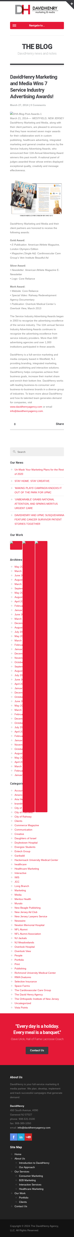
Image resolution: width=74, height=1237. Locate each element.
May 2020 (20, 566)
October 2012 (22, 696)
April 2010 (20, 762)
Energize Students (25, 847)
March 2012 (21, 709)
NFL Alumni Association (28, 933)
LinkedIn (21, 1137)
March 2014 (21, 640)
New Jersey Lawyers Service (31, 916)
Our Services (22, 1171)
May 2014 (20, 636)
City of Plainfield (24, 812)
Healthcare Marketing (27, 868)
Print (17, 964)
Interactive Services (30, 1184)
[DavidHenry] (37, 12)
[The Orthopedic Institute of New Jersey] (29, 810)
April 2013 (20, 683)
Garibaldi (20, 855)
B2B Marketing (27, 1180)
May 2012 (20, 705)
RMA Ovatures (23, 977)
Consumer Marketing (31, 1175)
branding (20, 803)
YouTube (28, 1137)
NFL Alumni (21, 929)
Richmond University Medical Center (35, 972)
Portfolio (19, 959)
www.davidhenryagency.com (26, 406)
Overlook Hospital (25, 946)
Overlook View (23, 951)
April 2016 (20, 601)
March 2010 (21, 766)
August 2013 (22, 670)
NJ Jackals (21, 938)
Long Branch (22, 886)
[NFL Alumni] (41, 810)
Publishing (20, 968)
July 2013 (20, 675)
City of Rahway (23, 816)
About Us (20, 1158)
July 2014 (20, 631)
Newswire (20, 920)
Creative (19, 834)
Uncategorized (23, 1003)
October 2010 (22, 749)
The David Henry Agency (29, 994)
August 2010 (22, 753)
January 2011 (22, 740)
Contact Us (37, 1050)
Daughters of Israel (25, 838)
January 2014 (22, 649)
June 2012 (21, 701)
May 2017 (20, 592)
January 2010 (22, 775)
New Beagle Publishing (28, 907)
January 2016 (22, 610)
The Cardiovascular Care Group (33, 990)
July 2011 (20, 727)
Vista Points (21, 1007)
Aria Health (21, 799)
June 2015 (21, 614)
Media (18, 894)
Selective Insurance (26, 981)
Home (18, 1154)
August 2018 (22, 579)
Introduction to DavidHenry (34, 1162)
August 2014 (22, 627)
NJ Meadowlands (24, 942)
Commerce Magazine (27, 825)
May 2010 (20, 757)
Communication (23, 829)
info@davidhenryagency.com (26, 411)
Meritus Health (23, 899)
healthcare (21, 864)
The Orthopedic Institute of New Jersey (37, 998)
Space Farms (22, 985)
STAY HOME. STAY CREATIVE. (32, 481)
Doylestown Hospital (26, 842)
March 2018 (21, 584)
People (18, 955)
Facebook (13, 1137)
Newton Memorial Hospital (29, 925)
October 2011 (22, 722)
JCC (17, 881)
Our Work (20, 1193)
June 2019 (21, 575)
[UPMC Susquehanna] (16, 547)
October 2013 (22, 662)
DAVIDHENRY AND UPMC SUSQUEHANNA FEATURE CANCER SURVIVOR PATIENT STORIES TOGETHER (39, 519)
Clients (18, 820)
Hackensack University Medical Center (36, 860)
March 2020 (21, 571)
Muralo (18, 903)
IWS (17, 877)
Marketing (20, 890)
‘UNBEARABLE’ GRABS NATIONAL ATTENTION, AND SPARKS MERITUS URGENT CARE (36, 504)
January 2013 (22, 688)
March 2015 (21, 618)
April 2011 (20, 731)
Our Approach (27, 1167)
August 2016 (22, 597)
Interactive (20, 873)
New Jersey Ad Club (26, 912)
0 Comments (38, 105)
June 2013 (21, 679)
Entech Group (22, 851)
